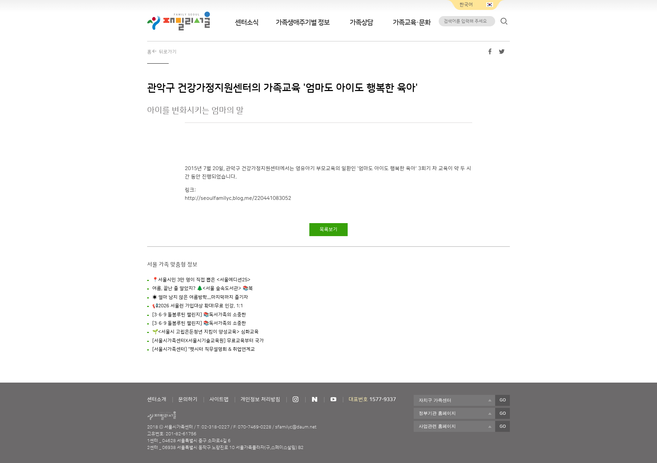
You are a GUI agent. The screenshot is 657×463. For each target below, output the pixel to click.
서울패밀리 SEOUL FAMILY (178, 21)
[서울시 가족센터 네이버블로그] (314, 399)
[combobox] (454, 400)
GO (503, 400)
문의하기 (187, 399)
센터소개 (156, 399)
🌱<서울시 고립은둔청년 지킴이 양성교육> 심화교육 (205, 332)
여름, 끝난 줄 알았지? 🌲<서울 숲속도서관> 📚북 (202, 288)
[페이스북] (490, 53)
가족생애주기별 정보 (303, 22)
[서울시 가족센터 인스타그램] (295, 399)
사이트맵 (219, 399)
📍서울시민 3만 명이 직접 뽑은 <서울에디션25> (201, 280)
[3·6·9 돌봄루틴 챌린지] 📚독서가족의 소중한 (199, 315)
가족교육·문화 (411, 22)
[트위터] (501, 53)
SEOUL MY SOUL (180, 416)
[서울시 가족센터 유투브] (333, 399)
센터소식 (246, 22)
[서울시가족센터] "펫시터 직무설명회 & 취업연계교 (203, 349)
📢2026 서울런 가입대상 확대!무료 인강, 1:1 (197, 306)
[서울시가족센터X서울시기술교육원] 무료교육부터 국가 (208, 341)
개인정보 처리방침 (260, 399)
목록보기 (328, 229)
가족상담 (361, 22)
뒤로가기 (168, 52)
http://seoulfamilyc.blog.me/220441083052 (238, 198)
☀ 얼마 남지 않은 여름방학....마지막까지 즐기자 (200, 297)
